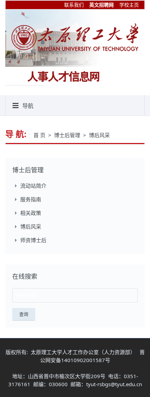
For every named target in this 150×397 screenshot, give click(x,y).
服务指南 (30, 199)
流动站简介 (33, 185)
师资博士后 (33, 240)
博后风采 (99, 135)
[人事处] (75, 36)
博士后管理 (68, 135)
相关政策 (30, 212)
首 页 (40, 135)
